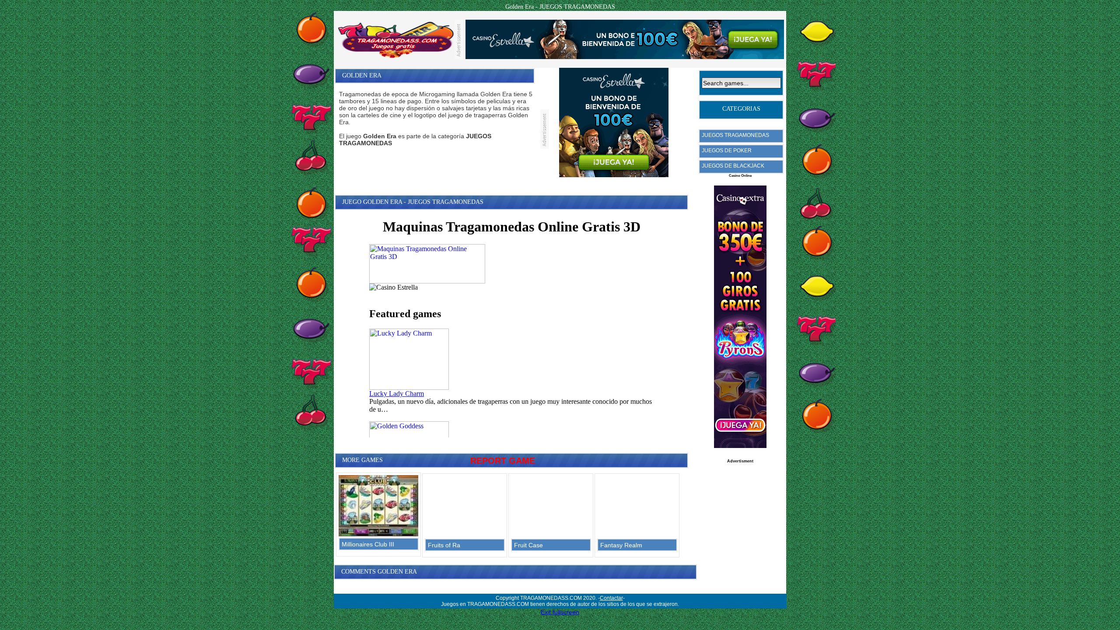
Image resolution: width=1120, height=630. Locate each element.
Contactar (611, 598)
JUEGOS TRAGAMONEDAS (735, 135)
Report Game (502, 461)
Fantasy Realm (621, 545)
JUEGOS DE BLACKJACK (733, 166)
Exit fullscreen (560, 612)
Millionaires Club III (368, 544)
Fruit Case (528, 545)
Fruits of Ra (444, 545)
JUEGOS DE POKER (727, 150)
